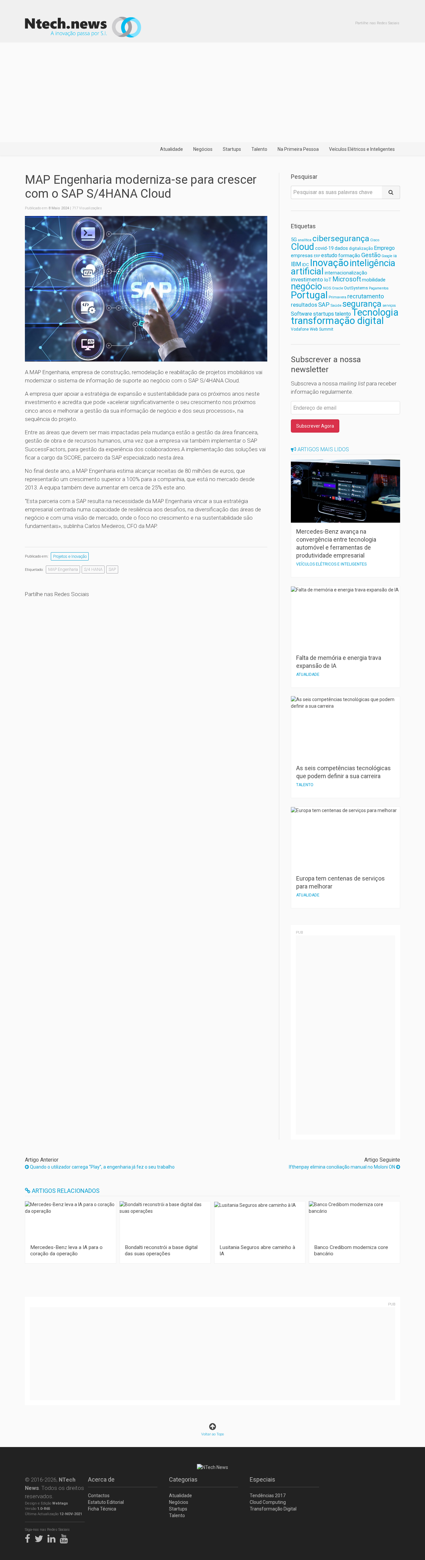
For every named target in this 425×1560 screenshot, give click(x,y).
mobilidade (373, 280)
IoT (327, 280)
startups (323, 313)
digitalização (361, 248)
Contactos (99, 1495)
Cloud (302, 247)
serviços (389, 305)
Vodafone (300, 329)
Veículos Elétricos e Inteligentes (362, 149)
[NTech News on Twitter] (40, 1537)
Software (301, 314)
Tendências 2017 (268, 1495)
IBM (296, 264)
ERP (317, 256)
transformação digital (337, 320)
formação (349, 256)
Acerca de (101, 1479)
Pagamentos (378, 288)
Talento (259, 149)
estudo (329, 255)
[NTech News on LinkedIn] (53, 1537)
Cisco (374, 240)
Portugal (309, 295)
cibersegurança (340, 238)
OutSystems (356, 287)
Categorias (183, 1479)
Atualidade (171, 149)
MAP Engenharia (63, 569)
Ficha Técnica (102, 1508)
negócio (306, 286)
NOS (327, 288)
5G (294, 240)
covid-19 (324, 248)
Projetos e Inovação (70, 556)
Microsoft (346, 279)
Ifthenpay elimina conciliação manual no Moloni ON (342, 1167)
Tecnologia (375, 312)
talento (343, 314)
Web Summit (321, 329)
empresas (302, 256)
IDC (305, 264)
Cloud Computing (268, 1502)
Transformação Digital (273, 1508)
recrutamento (365, 296)
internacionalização (346, 273)
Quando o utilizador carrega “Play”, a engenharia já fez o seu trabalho (102, 1167)
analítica (304, 240)
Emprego (384, 248)
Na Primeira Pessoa (298, 149)
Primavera (337, 297)
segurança (362, 304)
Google (387, 256)
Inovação (329, 262)
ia (395, 255)
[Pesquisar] (391, 192)
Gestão (371, 255)
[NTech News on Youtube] (65, 1537)
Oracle (337, 288)
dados (341, 248)
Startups (232, 149)
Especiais (262, 1479)
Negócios (202, 149)
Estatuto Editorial (106, 1502)
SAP (112, 569)
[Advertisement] (212, 92)
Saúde (335, 305)
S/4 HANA (93, 569)
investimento (307, 279)
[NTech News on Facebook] (29, 1537)
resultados (304, 305)
